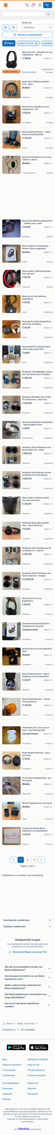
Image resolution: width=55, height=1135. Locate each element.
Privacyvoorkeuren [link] (37, 1075)
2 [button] (27, 859)
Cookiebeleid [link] (8, 1075)
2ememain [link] (33, 1094)
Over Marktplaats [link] (10, 1083)
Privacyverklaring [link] (36, 1070)
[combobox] (24, 14)
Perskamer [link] (7, 1088)
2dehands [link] (7, 1094)
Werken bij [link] (33, 1083)
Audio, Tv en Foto (26, 43)
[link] (6, 5)
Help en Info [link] (33, 1064)
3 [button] (34, 859)
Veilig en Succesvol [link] (11, 1064)
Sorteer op (26, 23)
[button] (33, 5)
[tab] (5, 27)
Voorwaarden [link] (9, 1070)
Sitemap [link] (6, 1099)
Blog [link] (4, 1059)
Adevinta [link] (32, 1088)
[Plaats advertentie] (47, 5)
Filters (10, 43)
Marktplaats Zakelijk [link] (38, 1059)
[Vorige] (13, 860)
